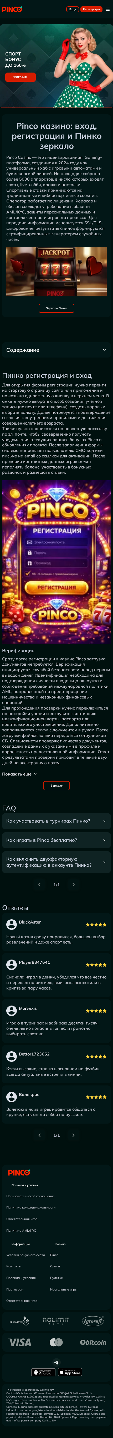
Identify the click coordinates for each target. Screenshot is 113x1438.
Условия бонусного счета (25, 1255)
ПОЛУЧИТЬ (20, 77)
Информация (21, 1244)
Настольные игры (63, 1289)
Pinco (54, 1255)
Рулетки (56, 1278)
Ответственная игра (21, 1219)
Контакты (13, 1266)
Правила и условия (25, 1185)
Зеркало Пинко (56, 308)
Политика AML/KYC (21, 1230)
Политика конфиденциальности (30, 1207)
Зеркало (57, 785)
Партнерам (14, 1289)
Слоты (55, 1266)
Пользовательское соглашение (30, 1196)
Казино (60, 1244)
